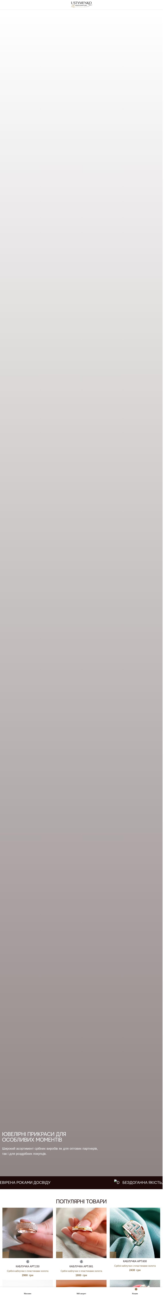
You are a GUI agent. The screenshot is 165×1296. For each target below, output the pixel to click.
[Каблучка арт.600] (135, 1233)
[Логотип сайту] (81, 4)
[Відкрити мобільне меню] (4, 5)
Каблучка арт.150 (27, 1266)
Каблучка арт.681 (81, 1266)
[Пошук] (159, 5)
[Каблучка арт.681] (81, 1233)
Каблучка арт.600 (135, 1261)
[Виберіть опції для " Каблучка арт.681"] (59, 1255)
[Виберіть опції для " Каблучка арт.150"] (5, 1255)
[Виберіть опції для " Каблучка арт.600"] (113, 1255)
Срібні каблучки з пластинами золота (27, 1271)
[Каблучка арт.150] (27, 1233)
